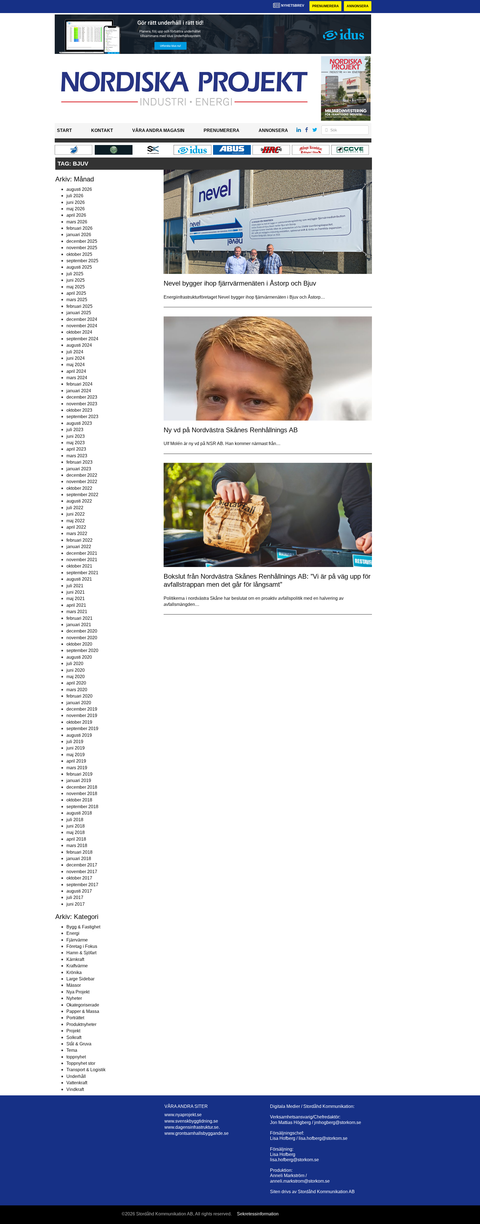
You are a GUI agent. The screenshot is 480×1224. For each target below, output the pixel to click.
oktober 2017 (79, 878)
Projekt (73, 1030)
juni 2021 (75, 592)
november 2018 (81, 793)
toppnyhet (76, 1057)
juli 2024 (74, 351)
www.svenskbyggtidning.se (191, 1121)
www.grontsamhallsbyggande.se (196, 1133)
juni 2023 (75, 436)
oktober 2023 (79, 410)
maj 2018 (75, 832)
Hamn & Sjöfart (81, 952)
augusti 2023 (79, 423)
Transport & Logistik (86, 1069)
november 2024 (81, 325)
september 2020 (82, 650)
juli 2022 (74, 507)
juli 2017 (74, 897)
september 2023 (82, 416)
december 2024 (81, 319)
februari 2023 (79, 462)
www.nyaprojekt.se (183, 1114)
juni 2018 (75, 826)
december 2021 (81, 553)
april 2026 (76, 215)
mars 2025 (76, 299)
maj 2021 (75, 598)
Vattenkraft (76, 1082)
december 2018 (81, 787)
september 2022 (82, 494)
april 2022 (76, 527)
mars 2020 (76, 689)
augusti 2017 (79, 891)
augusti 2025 (79, 267)
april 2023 (76, 449)
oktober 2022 (79, 488)
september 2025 (82, 260)
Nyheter (74, 998)
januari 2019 (78, 780)
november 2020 (81, 637)
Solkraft (73, 1037)
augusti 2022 (79, 501)
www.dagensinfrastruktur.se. (192, 1127)
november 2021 (81, 559)
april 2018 (76, 839)
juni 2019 (75, 748)
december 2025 (81, 241)
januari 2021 (78, 624)
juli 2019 (74, 741)
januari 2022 (78, 546)
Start (64, 130)
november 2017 (81, 871)
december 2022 (81, 475)
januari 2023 (78, 468)
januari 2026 (78, 234)
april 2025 (76, 293)
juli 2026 (74, 195)
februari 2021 (79, 618)
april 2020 (76, 683)
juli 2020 (74, 663)
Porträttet (75, 1017)
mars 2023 (76, 455)
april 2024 (76, 371)
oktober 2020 (79, 644)
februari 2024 (79, 384)
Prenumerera (325, 6)
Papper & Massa (82, 1011)
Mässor (73, 985)
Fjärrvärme (77, 940)
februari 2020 (79, 696)
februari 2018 (79, 852)
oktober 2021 (79, 566)
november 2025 (81, 247)
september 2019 (82, 728)
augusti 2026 (79, 189)
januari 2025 (78, 312)
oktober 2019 (79, 722)
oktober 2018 (79, 800)
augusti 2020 (79, 657)
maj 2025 (75, 286)
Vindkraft (75, 1089)
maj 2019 (75, 754)
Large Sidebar (80, 978)
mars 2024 (76, 377)
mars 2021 (76, 611)
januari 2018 (78, 858)
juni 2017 (75, 904)
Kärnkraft (75, 959)
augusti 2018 (79, 813)
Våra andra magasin (158, 130)
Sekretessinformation (258, 1213)
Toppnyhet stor (80, 1063)
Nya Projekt (77, 992)
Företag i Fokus (81, 946)
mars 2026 (76, 221)
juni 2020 (75, 670)
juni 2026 (75, 202)
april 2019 (76, 761)
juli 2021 (74, 585)
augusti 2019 (79, 735)
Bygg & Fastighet (83, 927)
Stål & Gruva (78, 1043)
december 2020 (81, 631)
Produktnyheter (81, 1024)
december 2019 (81, 709)
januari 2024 (78, 390)
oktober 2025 (79, 254)
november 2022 (81, 481)
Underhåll (76, 1076)
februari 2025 (79, 306)
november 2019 (81, 715)
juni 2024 (75, 358)
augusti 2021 (79, 579)
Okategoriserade (82, 1005)
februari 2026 (79, 228)
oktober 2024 (79, 332)
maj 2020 (75, 676)
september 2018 (82, 806)
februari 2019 (79, 774)
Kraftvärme (77, 965)
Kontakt (102, 130)
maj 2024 (75, 364)
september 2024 (82, 338)
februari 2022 (79, 540)
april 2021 (76, 605)
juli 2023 (74, 429)
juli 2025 (74, 273)
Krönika (74, 972)
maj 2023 (75, 442)
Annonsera (358, 6)
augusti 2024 (79, 345)
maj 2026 (75, 208)
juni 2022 (75, 514)
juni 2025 (75, 280)
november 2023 (81, 403)
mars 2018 (76, 845)
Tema (71, 1050)
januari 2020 (78, 702)
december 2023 (81, 397)
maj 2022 (75, 520)
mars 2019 (76, 767)
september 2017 (82, 884)
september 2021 (82, 572)
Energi (72, 933)
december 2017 (81, 865)
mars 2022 (76, 533)
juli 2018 (74, 819)
